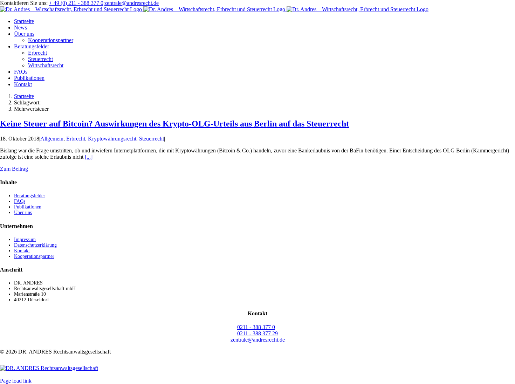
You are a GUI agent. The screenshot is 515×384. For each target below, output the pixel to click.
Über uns (23, 212)
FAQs (19, 201)
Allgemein (51, 139)
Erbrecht (75, 139)
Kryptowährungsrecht (112, 139)
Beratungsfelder (29, 195)
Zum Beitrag (14, 169)
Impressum (25, 239)
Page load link (16, 381)
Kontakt (22, 250)
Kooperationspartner (34, 256)
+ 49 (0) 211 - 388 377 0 (76, 3)
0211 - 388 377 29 (257, 333)
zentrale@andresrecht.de (131, 3)
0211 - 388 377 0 (256, 327)
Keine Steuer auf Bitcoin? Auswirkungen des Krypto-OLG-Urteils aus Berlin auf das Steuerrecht (174, 123)
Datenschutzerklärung (35, 245)
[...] (88, 157)
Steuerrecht (151, 139)
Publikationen (27, 207)
